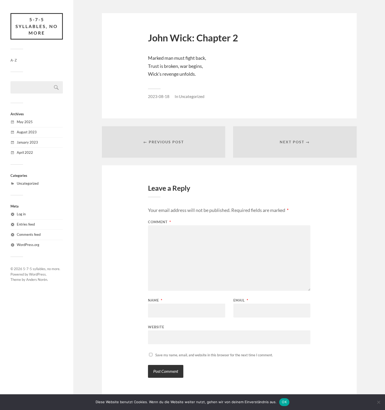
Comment (159, 222)
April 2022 (25, 152)
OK (284, 402)
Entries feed (26, 224)
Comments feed (29, 234)
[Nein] (378, 402)
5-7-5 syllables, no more (36, 26)
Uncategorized (27, 183)
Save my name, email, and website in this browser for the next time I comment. (214, 355)
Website (156, 327)
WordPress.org (28, 245)
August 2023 (27, 132)
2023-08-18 (158, 96)
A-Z (13, 60)
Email (240, 300)
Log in (21, 214)
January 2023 (27, 142)
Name (155, 300)
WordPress (37, 274)
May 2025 (25, 122)
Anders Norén (36, 279)
